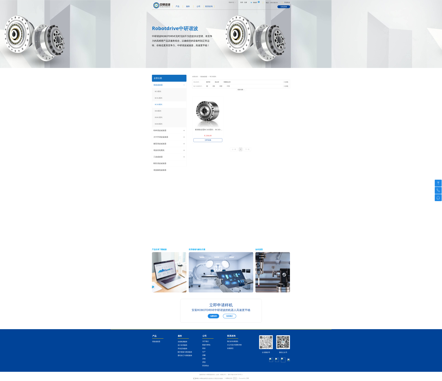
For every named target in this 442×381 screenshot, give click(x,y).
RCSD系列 (213, 77)
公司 (198, 6)
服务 (188, 6)
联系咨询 (209, 6)
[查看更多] (169, 272)
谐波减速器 (203, 77)
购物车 (255, 2)
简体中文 (231, 2)
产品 (177, 6)
